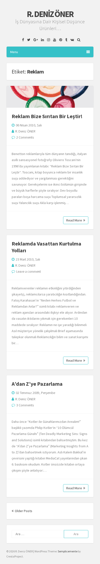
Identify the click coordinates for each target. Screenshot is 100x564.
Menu (14, 52)
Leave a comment (28, 271)
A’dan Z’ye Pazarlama (37, 383)
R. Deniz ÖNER (50, 14)
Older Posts (23, 511)
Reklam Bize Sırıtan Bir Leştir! (47, 116)
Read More (74, 220)
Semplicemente (67, 551)
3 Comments (25, 405)
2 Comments (25, 137)
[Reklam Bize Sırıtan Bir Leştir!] (50, 97)
